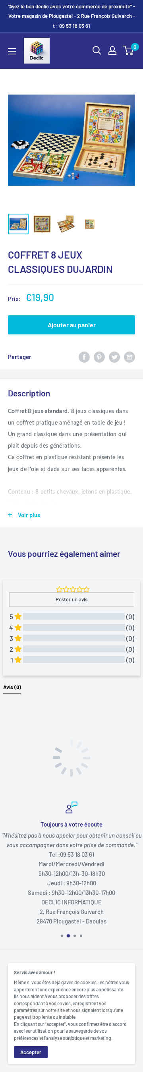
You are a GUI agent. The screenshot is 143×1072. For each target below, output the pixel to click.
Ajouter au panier (72, 324)
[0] (128, 50)
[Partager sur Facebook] (84, 356)
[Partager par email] (129, 356)
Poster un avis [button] (71, 599)
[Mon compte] (112, 50)
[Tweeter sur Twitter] (114, 356)
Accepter (30, 1052)
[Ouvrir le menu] (12, 51)
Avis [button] (12, 687)
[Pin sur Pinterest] (99, 356)
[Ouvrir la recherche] (97, 50)
